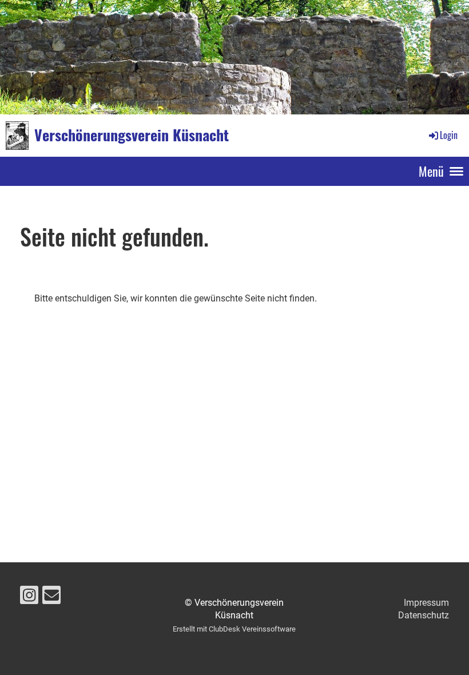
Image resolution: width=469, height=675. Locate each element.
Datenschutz (423, 615)
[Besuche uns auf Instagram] (29, 598)
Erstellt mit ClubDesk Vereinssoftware (234, 629)
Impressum (426, 602)
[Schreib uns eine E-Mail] (51, 598)
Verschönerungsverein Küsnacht (131, 135)
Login (449, 135)
